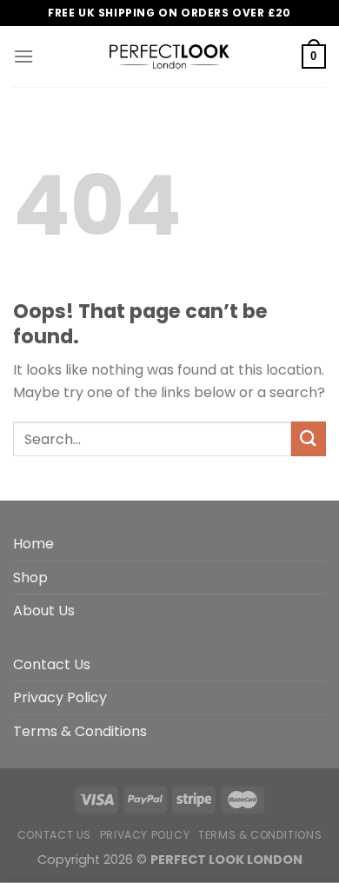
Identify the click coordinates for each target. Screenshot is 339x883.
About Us (44, 611)
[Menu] (23, 56)
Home (33, 544)
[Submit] (308, 438)
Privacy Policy (60, 697)
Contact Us (51, 664)
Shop (30, 578)
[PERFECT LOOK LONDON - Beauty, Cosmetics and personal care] (169, 56)
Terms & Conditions (80, 731)
